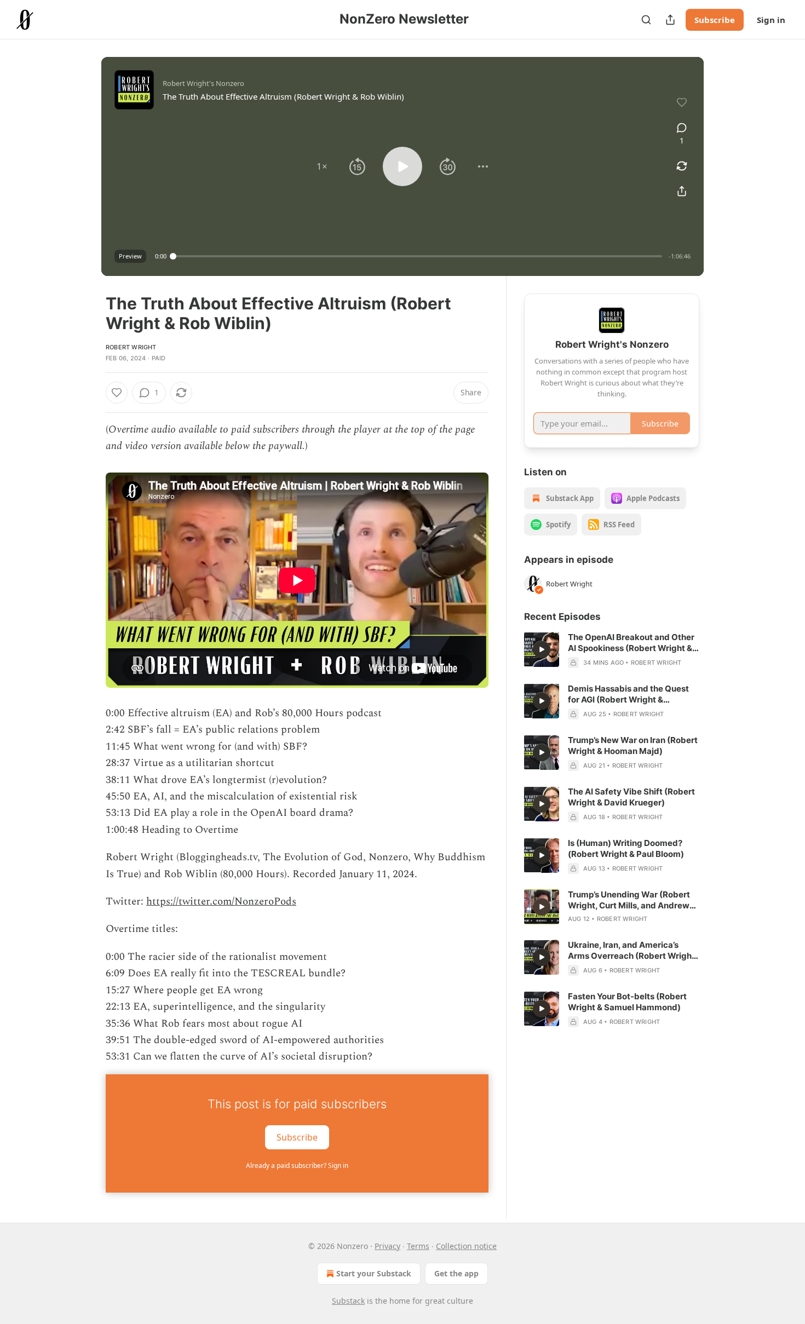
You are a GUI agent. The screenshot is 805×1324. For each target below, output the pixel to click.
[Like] (117, 393)
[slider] (417, 256)
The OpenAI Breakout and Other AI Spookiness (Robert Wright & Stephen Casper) (631, 643)
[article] (612, 650)
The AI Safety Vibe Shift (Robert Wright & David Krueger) (631, 797)
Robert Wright (131, 347)
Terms (418, 1246)
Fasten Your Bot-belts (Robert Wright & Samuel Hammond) (627, 1001)
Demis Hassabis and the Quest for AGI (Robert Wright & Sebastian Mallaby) (628, 694)
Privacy (387, 1246)
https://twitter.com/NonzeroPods (221, 901)
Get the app (456, 1273)
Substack (348, 1301)
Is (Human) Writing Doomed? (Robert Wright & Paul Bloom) (626, 848)
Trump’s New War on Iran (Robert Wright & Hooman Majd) (633, 745)
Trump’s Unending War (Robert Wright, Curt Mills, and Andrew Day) (629, 900)
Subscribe (714, 19)
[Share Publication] (670, 20)
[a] (541, 649)
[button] (322, 166)
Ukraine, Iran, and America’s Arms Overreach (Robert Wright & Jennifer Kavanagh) (631, 951)
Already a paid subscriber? (297, 1165)
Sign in (771, 19)
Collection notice (466, 1246)
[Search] (646, 20)
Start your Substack (373, 1273)
